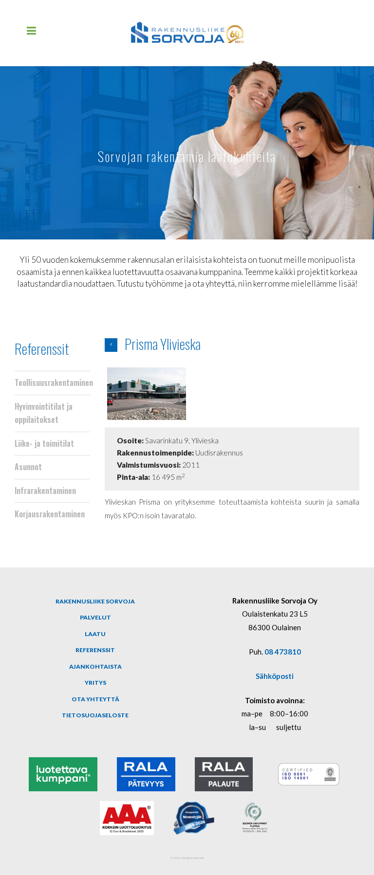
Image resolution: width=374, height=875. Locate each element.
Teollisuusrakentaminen (52, 382)
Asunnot (28, 467)
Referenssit (42, 348)
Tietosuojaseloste (95, 715)
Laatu (95, 634)
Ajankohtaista (95, 666)
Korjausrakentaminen (50, 514)
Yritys (95, 682)
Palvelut (95, 617)
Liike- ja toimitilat (44, 443)
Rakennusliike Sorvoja (95, 601)
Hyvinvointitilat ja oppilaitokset (44, 413)
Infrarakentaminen (45, 490)
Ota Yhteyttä (95, 699)
